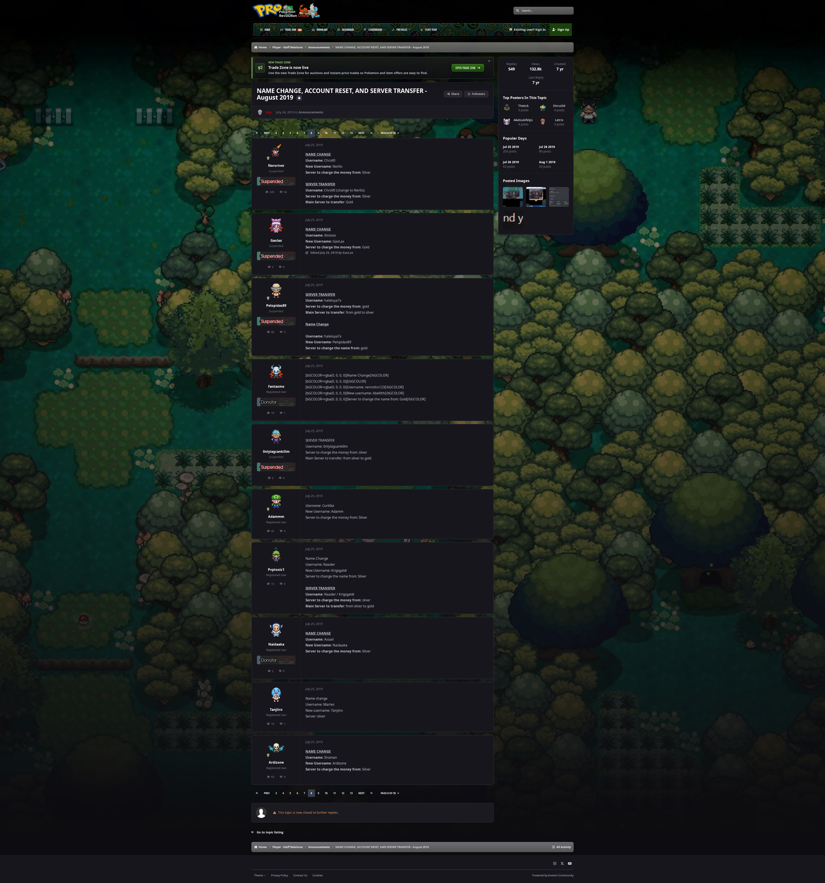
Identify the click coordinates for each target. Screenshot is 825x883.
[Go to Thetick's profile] (506, 107)
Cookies (318, 875)
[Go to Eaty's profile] (260, 112)
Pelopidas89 (276, 305)
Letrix (559, 120)
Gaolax (276, 240)
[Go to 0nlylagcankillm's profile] (276, 437)
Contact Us (300, 875)
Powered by (553, 875)
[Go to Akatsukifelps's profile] (506, 122)
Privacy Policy (279, 875)
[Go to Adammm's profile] (276, 502)
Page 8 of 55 (388, 133)
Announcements (311, 112)
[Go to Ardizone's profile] (276, 748)
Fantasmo (276, 386)
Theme (259, 875)
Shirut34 (559, 106)
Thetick (523, 106)
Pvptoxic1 (276, 569)
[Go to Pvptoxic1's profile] (276, 555)
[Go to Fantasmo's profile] (276, 372)
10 (326, 133)
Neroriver (276, 165)
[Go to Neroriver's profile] (276, 151)
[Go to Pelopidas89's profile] (276, 291)
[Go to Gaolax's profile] (276, 226)
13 (351, 133)
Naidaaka (276, 644)
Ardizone (276, 762)
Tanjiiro (276, 709)
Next (361, 133)
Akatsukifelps (523, 120)
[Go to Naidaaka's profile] (276, 630)
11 (334, 133)
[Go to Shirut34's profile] (543, 107)
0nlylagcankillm (276, 451)
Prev (267, 133)
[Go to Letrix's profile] (543, 122)
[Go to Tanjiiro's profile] (276, 695)
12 (343, 133)
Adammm (276, 516)
